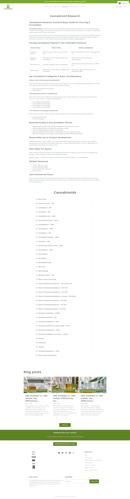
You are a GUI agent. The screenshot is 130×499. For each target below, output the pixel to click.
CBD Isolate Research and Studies (43, 88)
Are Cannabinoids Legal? (40, 167)
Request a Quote (34, 157)
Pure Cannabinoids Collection (41, 168)
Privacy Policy (89, 462)
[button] (48, 6)
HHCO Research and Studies (41, 103)
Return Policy (88, 457)
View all (65, 425)
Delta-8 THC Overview (39, 117)
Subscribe (94, 481)
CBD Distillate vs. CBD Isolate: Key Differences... (36, 398)
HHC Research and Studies (40, 101)
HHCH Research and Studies (41, 107)
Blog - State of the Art (91, 470)
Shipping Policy (89, 467)
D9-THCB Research (38, 118)
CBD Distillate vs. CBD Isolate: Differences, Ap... (64, 398)
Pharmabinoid (62, 496)
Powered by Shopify (71, 496)
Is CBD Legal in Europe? (40, 165)
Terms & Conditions (90, 465)
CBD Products (36, 170)
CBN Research (36, 90)
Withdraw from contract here (93, 460)
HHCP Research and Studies (41, 105)
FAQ (86, 455)
